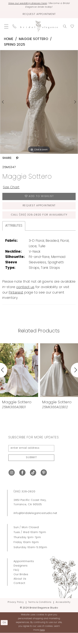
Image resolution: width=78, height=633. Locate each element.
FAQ (16, 570)
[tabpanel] (39, 102)
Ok (4, 622)
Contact (20, 583)
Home (8, 39)
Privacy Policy (16, 602)
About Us (20, 579)
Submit (31, 457)
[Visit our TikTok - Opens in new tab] (33, 472)
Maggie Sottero (33, 39)
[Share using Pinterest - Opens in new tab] (17, 158)
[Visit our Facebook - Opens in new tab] (22, 472)
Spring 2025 (14, 45)
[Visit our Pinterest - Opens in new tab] (43, 472)
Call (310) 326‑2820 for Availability (39, 215)
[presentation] (19, 370)
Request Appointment (39, 205)
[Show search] (65, 26)
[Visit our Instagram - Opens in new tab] (11, 472)
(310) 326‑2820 (24, 491)
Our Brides (21, 574)
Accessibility (63, 602)
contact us (25, 287)
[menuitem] (6, 26)
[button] (6, 26)
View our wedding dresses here (27, 3)
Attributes (13, 226)
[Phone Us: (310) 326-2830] (14, 26)
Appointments (24, 561)
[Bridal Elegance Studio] (39, 26)
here (42, 630)
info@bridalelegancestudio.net (36, 513)
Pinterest (16, 292)
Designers (21, 566)
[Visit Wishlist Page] (72, 26)
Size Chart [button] (11, 187)
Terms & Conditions (40, 602)
